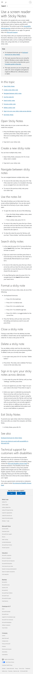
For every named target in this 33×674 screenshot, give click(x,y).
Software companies (6, 625)
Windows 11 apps (5, 521)
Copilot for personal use (7, 515)
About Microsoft (5, 638)
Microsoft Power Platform (7, 593)
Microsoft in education (6, 555)
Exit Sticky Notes (8, 115)
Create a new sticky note (11, 90)
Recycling (10, 671)
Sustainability (5, 654)
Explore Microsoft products (7, 518)
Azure (3, 608)
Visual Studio (4, 627)
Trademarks (27, 668)
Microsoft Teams (5, 595)
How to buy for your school (7, 566)
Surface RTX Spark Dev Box (7, 510)
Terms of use (21, 668)
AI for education (5, 574)
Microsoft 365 (5, 590)
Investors (4, 646)
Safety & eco (4, 671)
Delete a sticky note (9, 107)
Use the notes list (9, 97)
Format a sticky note (10, 104)
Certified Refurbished (6, 542)
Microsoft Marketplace (6, 622)
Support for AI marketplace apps (8, 617)
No (21, 493)
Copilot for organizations (7, 512)
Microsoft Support (12, 32)
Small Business (5, 601)
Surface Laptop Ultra (6, 507)
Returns (3, 536)
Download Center (5, 531)
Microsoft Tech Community (7, 619)
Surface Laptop (5, 504)
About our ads (16, 671)
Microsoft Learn (5, 614)
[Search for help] (5, 2)
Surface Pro (4, 502)
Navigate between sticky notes (12, 93)
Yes (11, 493)
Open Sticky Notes (9, 86)
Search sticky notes (9, 100)
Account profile (5, 528)
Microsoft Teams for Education (8, 560)
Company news (5, 641)
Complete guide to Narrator (13, 64)
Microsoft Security (5, 584)
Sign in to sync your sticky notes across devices (17, 111)
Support (3, 6)
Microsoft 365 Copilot (6, 598)
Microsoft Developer (6, 611)
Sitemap (3, 668)
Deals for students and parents (8, 571)
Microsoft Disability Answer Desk (17, 463)
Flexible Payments (5, 547)
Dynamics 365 (5, 587)
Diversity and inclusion (6, 649)
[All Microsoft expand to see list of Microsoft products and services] (2, 2)
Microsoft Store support (7, 534)
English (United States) (9, 659)
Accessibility (4, 651)
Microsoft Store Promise (7, 545)
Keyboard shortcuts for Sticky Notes (11, 438)
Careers (3, 635)
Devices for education (6, 558)
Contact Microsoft (10, 668)
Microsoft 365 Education (7, 563)
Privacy (16, 668)
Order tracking (5, 539)
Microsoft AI (4, 582)
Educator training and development (9, 569)
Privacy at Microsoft (6, 643)
